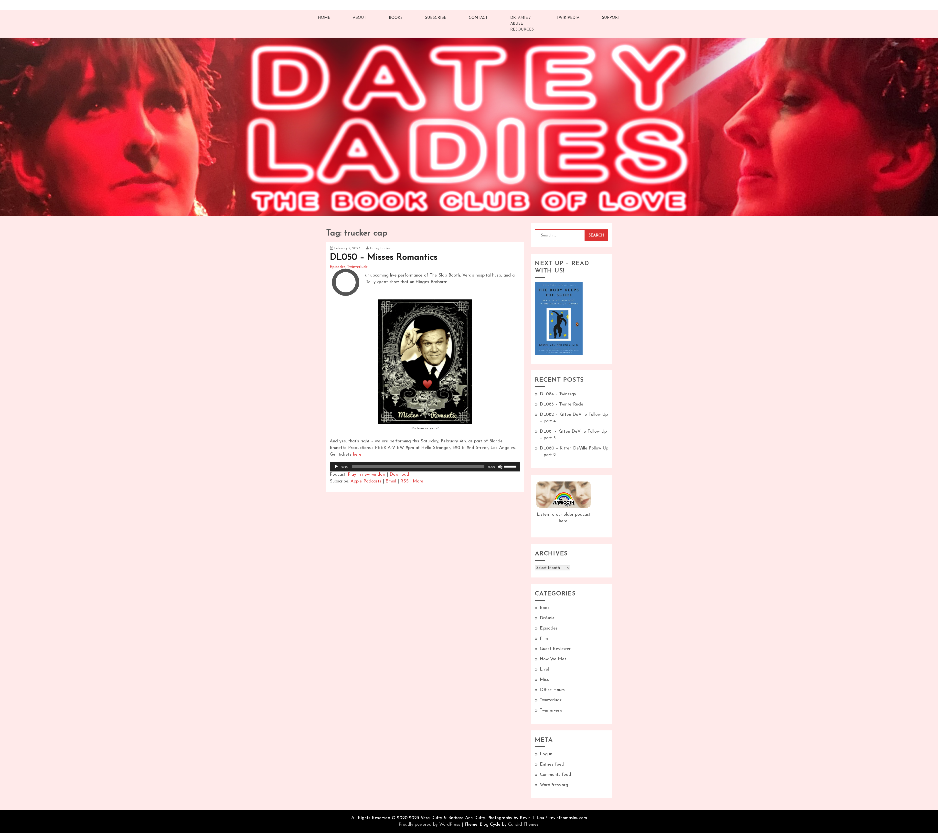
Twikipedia (567, 18)
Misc (544, 680)
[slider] (511, 466)
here (357, 454)
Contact (478, 18)
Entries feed (552, 764)
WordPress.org (554, 785)
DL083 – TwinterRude (561, 404)
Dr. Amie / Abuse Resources (522, 24)
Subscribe (435, 18)
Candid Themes (523, 824)
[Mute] (500, 466)
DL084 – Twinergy (558, 394)
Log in (546, 754)
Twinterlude (357, 267)
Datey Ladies (380, 248)
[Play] (336, 466)
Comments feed (555, 775)
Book (545, 608)
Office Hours (552, 690)
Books (396, 18)
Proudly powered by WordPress (429, 824)
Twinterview (551, 710)
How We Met (553, 659)
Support (611, 18)
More (418, 481)
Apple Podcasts (366, 481)
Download (399, 474)
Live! (544, 669)
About (359, 18)
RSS (404, 481)
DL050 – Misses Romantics (383, 257)
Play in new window (366, 474)
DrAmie (547, 618)
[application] (425, 466)
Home (324, 18)
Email (390, 481)
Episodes (337, 267)
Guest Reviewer (555, 649)
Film (544, 639)
